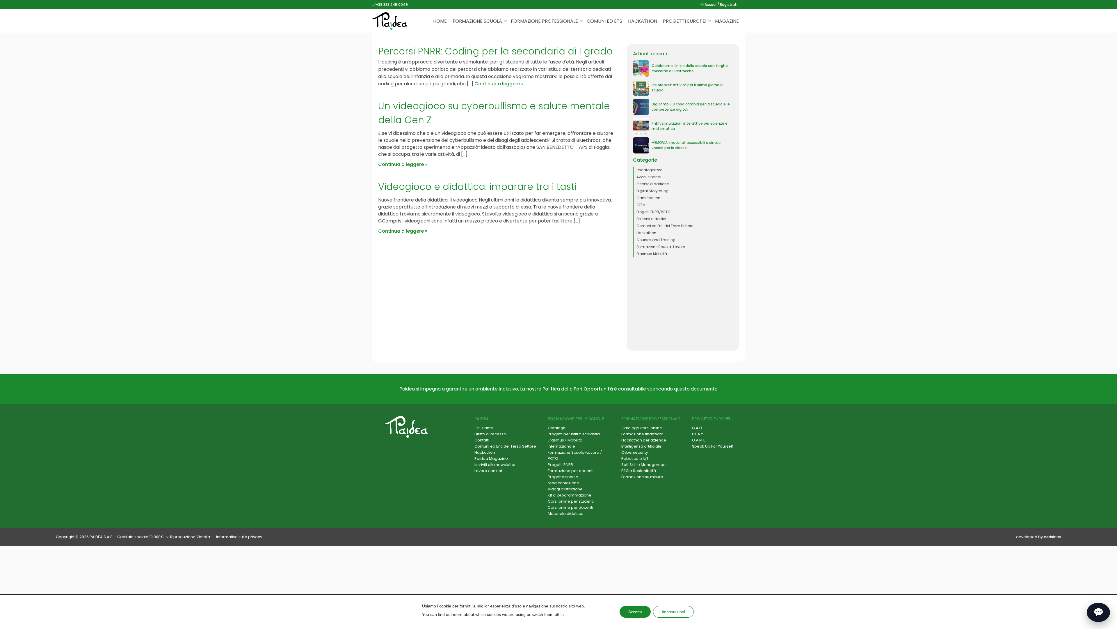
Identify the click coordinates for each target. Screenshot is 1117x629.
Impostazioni (673, 611)
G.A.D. (697, 428)
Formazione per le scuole (576, 419)
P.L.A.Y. (698, 434)
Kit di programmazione (569, 495)
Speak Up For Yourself (712, 446)
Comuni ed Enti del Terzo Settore (664, 225)
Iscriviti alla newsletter (495, 464)
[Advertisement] (683, 304)
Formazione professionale (544, 21)
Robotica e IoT (634, 458)
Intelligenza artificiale (641, 446)
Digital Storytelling (652, 190)
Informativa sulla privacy (239, 537)
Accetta (635, 611)
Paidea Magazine (491, 458)
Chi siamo (483, 428)
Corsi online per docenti (570, 507)
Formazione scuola (477, 21)
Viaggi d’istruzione (565, 489)
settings (572, 614)
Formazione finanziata (642, 434)
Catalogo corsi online (641, 428)
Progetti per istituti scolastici (574, 434)
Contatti (481, 440)
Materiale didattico (566, 513)
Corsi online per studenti (571, 501)
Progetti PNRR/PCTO (653, 211)
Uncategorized (649, 169)
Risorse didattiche (652, 183)
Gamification (648, 197)
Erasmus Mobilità (651, 253)
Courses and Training (655, 239)
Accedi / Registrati (720, 4)
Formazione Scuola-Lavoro (660, 246)
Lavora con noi (488, 470)
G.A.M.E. (699, 440)
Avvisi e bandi (648, 176)
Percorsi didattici (651, 218)
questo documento (696, 389)
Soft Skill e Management (644, 464)
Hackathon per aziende (643, 440)
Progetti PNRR (560, 464)
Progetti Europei (684, 21)
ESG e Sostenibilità (638, 470)
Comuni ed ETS (604, 21)
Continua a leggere (497, 83)
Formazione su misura (642, 477)
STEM (640, 204)
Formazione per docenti (570, 470)
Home (440, 21)
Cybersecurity (634, 452)
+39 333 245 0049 (392, 4)
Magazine (727, 21)
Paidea (481, 419)
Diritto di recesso (490, 434)
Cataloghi (557, 428)
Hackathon (642, 21)
